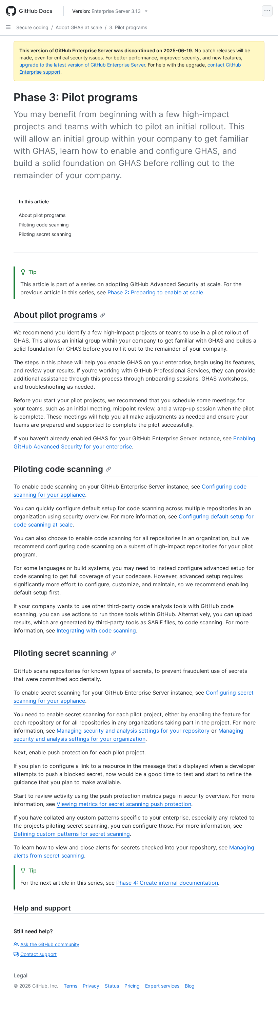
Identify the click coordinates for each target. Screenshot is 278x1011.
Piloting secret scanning (61, 653)
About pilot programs (55, 315)
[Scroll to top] (263, 996)
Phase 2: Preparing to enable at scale (155, 292)
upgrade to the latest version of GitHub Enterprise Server (82, 65)
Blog (190, 986)
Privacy (91, 986)
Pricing (132, 986)
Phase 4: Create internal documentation (167, 882)
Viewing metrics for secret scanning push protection (124, 804)
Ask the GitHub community (49, 944)
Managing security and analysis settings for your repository (133, 730)
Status (112, 986)
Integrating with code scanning (96, 630)
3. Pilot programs (128, 27)
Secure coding (32, 27)
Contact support (38, 954)
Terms (70, 986)
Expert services (162, 986)
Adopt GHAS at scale (79, 27)
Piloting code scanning (58, 469)
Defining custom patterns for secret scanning (72, 833)
